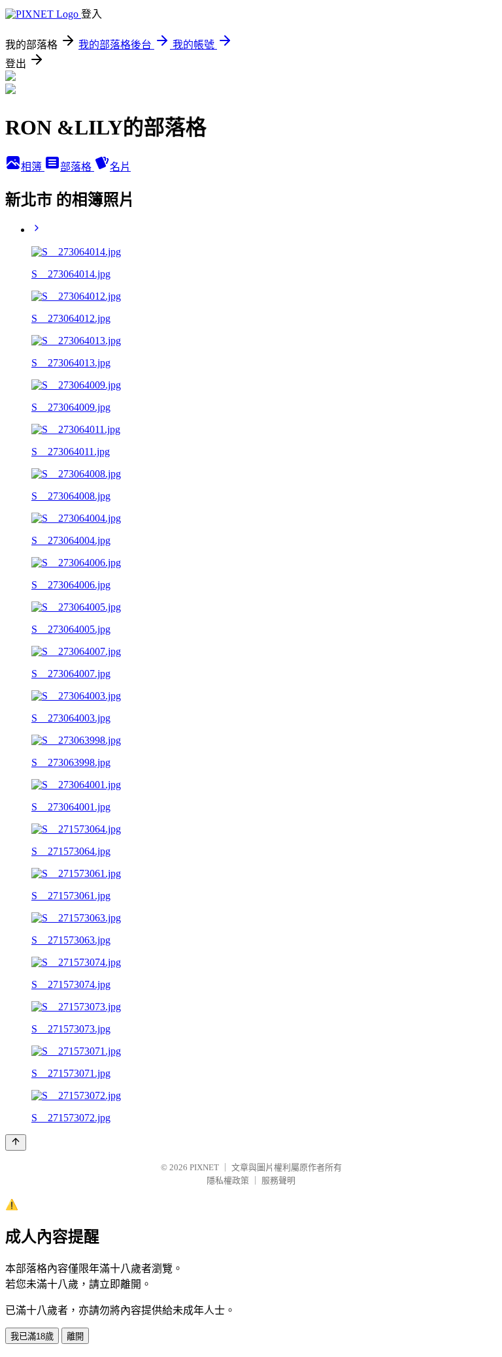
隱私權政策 (228, 1180)
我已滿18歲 (32, 1336)
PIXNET (204, 1167)
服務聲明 (278, 1180)
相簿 (32, 166)
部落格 (77, 166)
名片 (120, 166)
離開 (75, 1336)
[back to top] (15, 1142)
